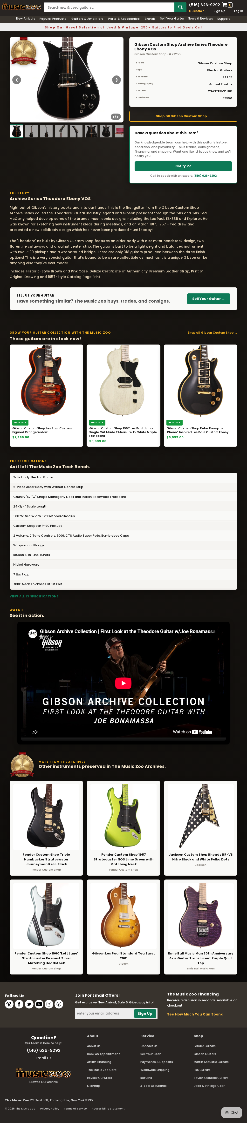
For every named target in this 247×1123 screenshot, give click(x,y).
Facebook (19, 1004)
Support (223, 19)
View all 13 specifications (34, 596)
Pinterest (59, 1004)
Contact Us (149, 1046)
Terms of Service (75, 1108)
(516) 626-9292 (204, 5)
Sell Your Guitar (172, 18)
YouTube (39, 1004)
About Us (94, 1046)
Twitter (29, 1004)
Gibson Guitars (205, 1054)
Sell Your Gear (150, 1054)
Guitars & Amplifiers (87, 19)
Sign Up (219, 11)
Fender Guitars (205, 1046)
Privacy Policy (49, 1108)
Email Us (44, 1058)
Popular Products (53, 19)
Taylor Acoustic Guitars (211, 1078)
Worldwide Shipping (154, 1070)
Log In (238, 11)
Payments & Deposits (156, 1062)
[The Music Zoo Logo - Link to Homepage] (21, 6)
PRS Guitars (202, 1070)
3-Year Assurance (153, 1086)
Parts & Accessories (124, 19)
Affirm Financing (99, 1062)
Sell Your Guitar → (208, 298)
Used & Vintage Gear (209, 1086)
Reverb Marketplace (9, 1004)
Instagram (49, 1004)
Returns (146, 1078)
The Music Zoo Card (102, 1070)
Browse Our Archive (43, 1082)
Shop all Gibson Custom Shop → (183, 116)
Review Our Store (99, 1078)
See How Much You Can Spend (195, 1014)
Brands (150, 19)
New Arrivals (25, 18)
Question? (197, 11)
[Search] (180, 7)
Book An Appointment (103, 1054)
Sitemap (93, 1086)
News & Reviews (200, 18)
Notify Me (183, 166)
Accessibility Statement (108, 1108)
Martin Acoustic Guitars (211, 1062)
